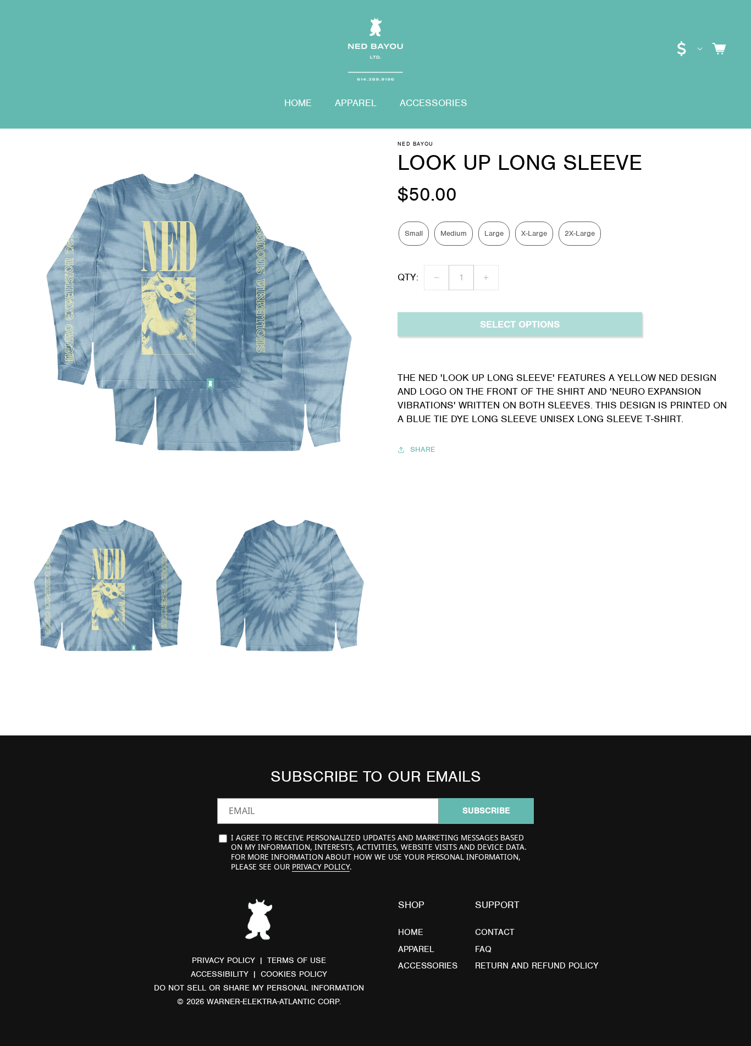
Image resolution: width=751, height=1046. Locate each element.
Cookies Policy (294, 974)
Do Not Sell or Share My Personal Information (259, 988)
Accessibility (220, 974)
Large (494, 234)
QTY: (407, 278)
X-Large (534, 234)
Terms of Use (296, 960)
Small (414, 234)
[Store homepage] (259, 921)
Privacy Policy (321, 866)
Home (410, 932)
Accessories (427, 965)
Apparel (416, 949)
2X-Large (580, 234)
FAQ (483, 949)
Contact (495, 932)
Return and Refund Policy (536, 965)
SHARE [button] (422, 449)
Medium (453, 234)
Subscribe (486, 810)
